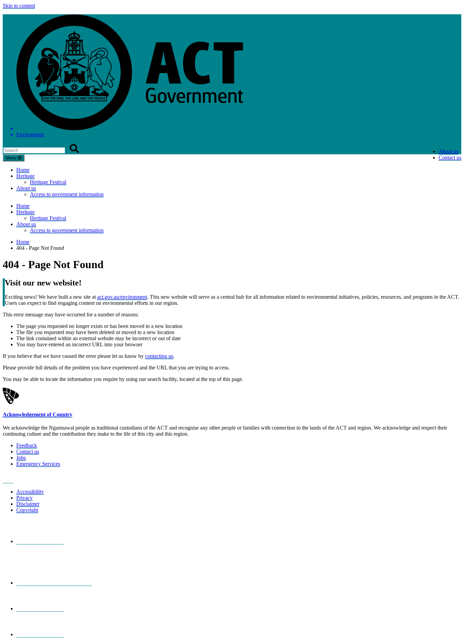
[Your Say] (54, 583)
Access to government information (67, 194)
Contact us (450, 157)
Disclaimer (27, 504)
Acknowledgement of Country (37, 414)
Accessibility (30, 491)
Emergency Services (38, 464)
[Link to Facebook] (8, 480)
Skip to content (19, 5)
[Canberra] (40, 541)
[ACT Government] (40, 634)
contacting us (159, 356)
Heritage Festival (48, 182)
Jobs (21, 457)
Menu (11, 157)
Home (23, 170)
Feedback (26, 445)
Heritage (25, 176)
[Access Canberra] (40, 609)
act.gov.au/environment (122, 297)
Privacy (24, 498)
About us (448, 151)
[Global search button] (74, 148)
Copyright (27, 510)
